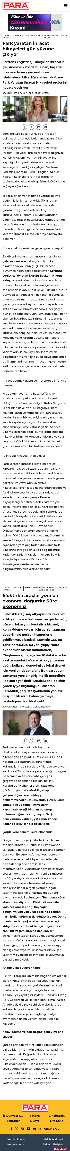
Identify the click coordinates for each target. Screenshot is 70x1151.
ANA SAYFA (7, 36)
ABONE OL (51, 1128)
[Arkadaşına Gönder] (45, 127)
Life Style (56, 1121)
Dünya (35, 1121)
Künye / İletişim (17, 1144)
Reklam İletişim (53, 1144)
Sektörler (19, 35)
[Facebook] (24, 127)
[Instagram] (22, 1128)
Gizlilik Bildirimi (53, 1139)
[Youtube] (28, 1128)
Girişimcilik (57, 1115)
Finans (35, 1115)
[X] (31, 127)
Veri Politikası (16, 1139)
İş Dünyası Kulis (13, 1115)
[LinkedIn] (38, 127)
